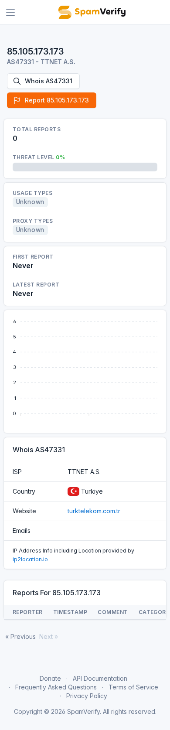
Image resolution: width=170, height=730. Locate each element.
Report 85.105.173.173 (57, 100)
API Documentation (100, 678)
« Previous (20, 636)
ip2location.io (30, 559)
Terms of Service (133, 687)
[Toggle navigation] (10, 12)
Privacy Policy (86, 695)
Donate (50, 678)
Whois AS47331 (48, 81)
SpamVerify (83, 711)
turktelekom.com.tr (94, 511)
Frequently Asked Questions (56, 687)
